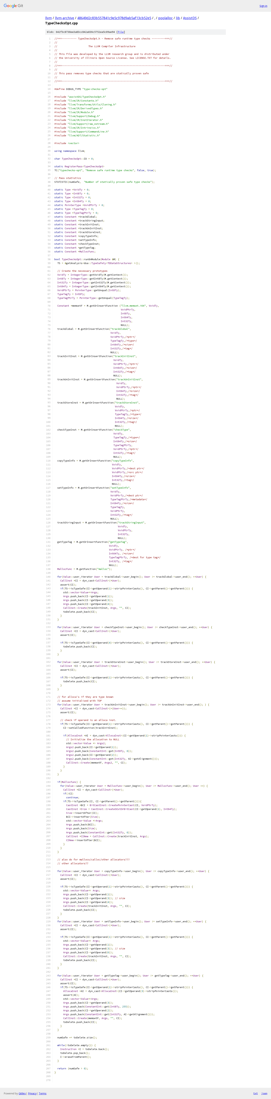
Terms (42, 1093)
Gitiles (22, 1093)
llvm (48, 18)
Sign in (263, 6)
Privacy (32, 1093)
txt (255, 1093)
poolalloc (165, 18)
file (121, 32)
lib (178, 18)
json (264, 1093)
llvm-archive (64, 18)
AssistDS (190, 18)
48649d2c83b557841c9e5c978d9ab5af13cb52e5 (114, 18)
